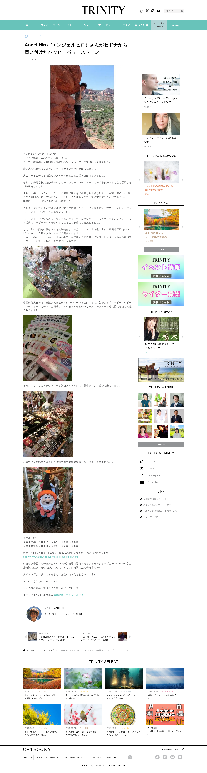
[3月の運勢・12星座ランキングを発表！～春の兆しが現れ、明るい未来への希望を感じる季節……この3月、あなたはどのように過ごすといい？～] (83, 714)
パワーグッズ (35, 36)
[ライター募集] (161, 294)
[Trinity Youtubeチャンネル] (180, 757)
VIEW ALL (161, 445)
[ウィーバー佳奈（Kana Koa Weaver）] (161, 400)
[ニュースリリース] (161, 369)
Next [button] (182, 179)
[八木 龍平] (177, 400)
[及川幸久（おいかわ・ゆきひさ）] (177, 416)
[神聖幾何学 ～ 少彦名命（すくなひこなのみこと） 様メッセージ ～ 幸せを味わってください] (124, 714)
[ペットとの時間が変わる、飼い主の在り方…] (161, 172)
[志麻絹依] (145, 400)
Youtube (153, 482)
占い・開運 (43, 691)
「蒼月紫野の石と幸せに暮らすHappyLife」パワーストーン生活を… (56, 638)
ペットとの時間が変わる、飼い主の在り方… (160, 188)
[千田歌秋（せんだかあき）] (161, 431)
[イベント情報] (161, 267)
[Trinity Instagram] (172, 757)
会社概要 (38, 757)
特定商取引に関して (54, 757)
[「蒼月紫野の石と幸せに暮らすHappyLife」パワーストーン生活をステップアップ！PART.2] (122, 636)
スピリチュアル (167, 691)
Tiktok (152, 461)
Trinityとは (27, 757)
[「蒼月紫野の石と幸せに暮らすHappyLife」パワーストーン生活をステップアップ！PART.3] (32, 636)
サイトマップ (98, 757)
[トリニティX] (147, 11)
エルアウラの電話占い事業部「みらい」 (162, 511)
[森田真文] (161, 416)
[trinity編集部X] (165, 757)
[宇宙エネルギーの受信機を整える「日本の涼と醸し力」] (83, 678)
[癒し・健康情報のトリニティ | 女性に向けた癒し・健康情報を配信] (103, 10)
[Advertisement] (161, 52)
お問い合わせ (112, 757)
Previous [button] (139, 179)
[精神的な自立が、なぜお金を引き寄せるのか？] (165, 678)
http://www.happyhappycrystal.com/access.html (50, 557)
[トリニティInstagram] (152, 11)
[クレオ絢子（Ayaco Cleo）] (145, 416)
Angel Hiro (59, 608)
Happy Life (84, 691)
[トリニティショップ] (159, 25)
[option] (161, 179)
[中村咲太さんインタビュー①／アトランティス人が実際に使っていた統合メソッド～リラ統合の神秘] (124, 678)
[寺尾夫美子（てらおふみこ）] (145, 431)
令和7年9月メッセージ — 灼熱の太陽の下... (158, 235)
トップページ (32, 650)
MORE (161, 249)
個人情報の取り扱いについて (77, 757)
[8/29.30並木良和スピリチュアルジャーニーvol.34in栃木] (161, 329)
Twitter (152, 468)
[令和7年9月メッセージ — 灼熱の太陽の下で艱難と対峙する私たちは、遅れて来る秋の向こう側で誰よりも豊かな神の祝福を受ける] (42, 678)
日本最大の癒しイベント (155, 499)
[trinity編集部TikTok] (157, 757)
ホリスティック (150, 516)
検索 (182, 11)
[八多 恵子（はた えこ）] (177, 431)
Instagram (154, 475)
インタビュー (126, 691)
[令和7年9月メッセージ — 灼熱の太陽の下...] (161, 219)
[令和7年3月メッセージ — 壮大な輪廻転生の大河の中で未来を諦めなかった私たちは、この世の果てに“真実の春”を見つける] (42, 714)
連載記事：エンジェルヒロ (68, 595)
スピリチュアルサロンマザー (157, 504)
